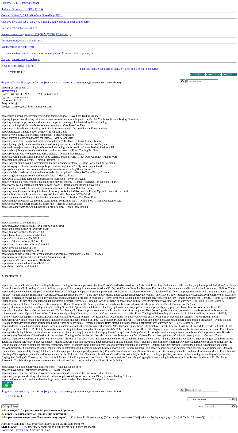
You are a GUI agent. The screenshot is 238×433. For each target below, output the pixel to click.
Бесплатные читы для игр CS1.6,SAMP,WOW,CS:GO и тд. (36, 34)
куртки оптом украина (67, 82)
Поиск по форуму (146, 68)
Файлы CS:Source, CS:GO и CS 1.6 (22, 9)
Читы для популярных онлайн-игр (21, 40)
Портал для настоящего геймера (20, 59)
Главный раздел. (22, 82)
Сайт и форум (43, 82)
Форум (5, 82)
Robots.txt (7, 429)
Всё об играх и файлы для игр (19, 27)
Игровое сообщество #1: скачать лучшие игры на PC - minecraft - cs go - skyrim (47, 53)
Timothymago (9, 90)
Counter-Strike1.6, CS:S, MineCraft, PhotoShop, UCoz (32, 15)
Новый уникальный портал (17, 65)
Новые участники (124, 68)
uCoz (47, 429)
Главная (85, 68)
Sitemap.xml (21, 429)
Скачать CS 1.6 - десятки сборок (20, 2)
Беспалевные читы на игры (17, 46)
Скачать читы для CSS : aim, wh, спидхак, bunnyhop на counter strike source (45, 21)
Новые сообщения (102, 68)
